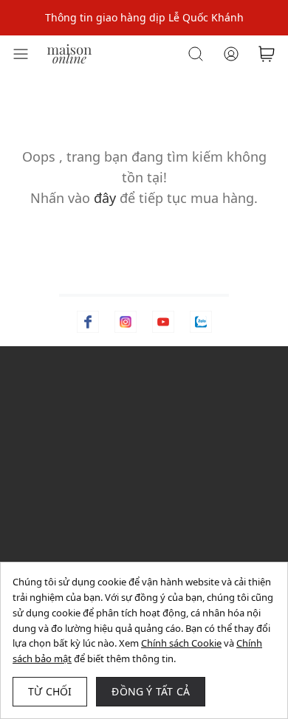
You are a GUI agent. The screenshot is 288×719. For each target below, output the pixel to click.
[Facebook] (88, 322)
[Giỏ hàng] (266, 54)
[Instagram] (125, 322)
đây (105, 198)
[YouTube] (163, 322)
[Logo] (69, 53)
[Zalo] (201, 322)
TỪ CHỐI (50, 691)
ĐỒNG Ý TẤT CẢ (151, 691)
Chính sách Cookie (181, 643)
